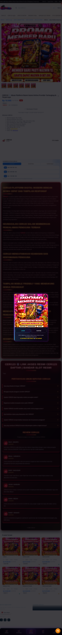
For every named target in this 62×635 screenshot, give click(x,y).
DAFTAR (39, 330)
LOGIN (23, 330)
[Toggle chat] (58, 630)
